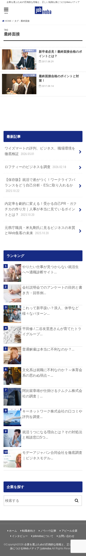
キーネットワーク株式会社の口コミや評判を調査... (52, 414)
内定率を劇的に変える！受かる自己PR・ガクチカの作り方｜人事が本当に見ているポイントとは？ (41, 209)
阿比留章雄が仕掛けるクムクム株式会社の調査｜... (52, 393)
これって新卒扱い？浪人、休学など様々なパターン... (50, 310)
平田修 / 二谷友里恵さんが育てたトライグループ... (51, 331)
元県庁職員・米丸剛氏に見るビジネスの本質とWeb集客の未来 (40, 230)
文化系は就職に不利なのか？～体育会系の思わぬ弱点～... (52, 372)
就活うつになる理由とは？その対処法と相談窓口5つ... (52, 434)
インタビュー (20, 536)
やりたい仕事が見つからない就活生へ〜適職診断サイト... (50, 269)
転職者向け (28, 530)
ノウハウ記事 (48, 530)
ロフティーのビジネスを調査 (35, 167)
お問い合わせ (66, 536)
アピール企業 (69, 530)
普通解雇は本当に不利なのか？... (48, 349)
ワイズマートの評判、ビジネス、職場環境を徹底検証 (40, 151)
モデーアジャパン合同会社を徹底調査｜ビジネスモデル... (52, 455)
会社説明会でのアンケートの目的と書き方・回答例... (52, 290)
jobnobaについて (43, 536)
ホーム (13, 530)
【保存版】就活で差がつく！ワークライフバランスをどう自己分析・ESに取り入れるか (40, 185)
